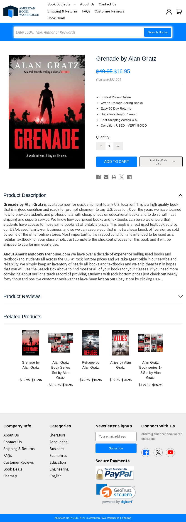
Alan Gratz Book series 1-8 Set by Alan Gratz (150, 370)
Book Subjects (59, 4)
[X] (121, 177)
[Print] (114, 177)
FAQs (86, 11)
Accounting (58, 442)
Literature (57, 435)
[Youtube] (170, 452)
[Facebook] (98, 177)
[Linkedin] (129, 177)
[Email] (106, 177)
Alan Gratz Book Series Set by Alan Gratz (60, 370)
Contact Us (107, 4)
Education (57, 462)
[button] (116, 493)
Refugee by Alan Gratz (91, 365)
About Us (87, 4)
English (55, 476)
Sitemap (10, 476)
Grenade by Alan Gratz (31, 365)
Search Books (158, 32)
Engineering (59, 469)
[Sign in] (169, 11)
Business (56, 448)
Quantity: (103, 137)
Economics (58, 455)
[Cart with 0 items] (179, 11)
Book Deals (56, 18)
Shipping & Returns (62, 11)
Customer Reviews (109, 11)
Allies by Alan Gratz (120, 365)
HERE (158, 279)
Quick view (31, 342)
